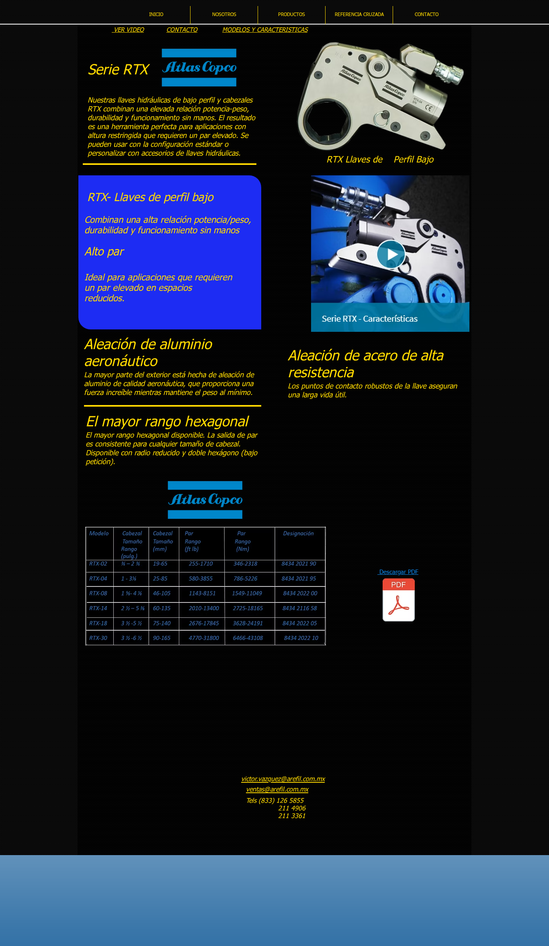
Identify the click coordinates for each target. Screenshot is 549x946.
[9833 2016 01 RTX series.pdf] (399, 601)
